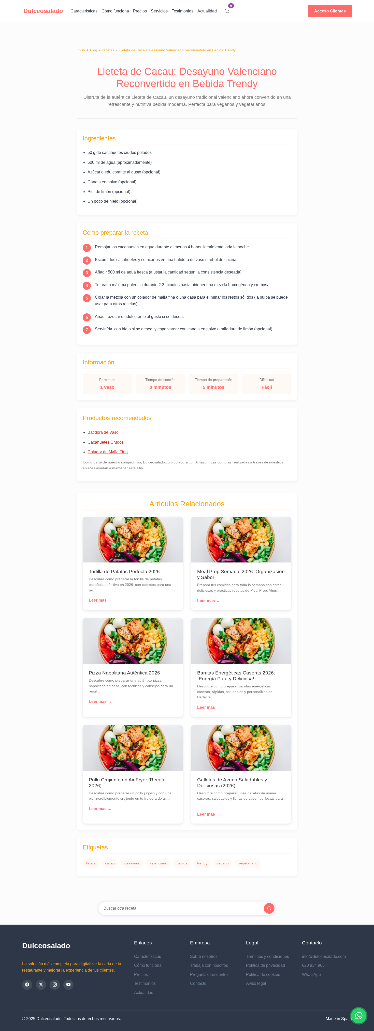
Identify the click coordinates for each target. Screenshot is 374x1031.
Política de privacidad (265, 965)
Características (83, 11)
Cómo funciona (115, 11)
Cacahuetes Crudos (106, 442)
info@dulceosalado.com (324, 956)
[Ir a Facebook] (27, 985)
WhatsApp (311, 974)
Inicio (81, 50)
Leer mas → (100, 600)
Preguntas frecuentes (209, 974)
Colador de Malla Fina (108, 452)
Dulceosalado (46, 946)
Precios (140, 11)
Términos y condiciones (267, 956)
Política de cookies (263, 974)
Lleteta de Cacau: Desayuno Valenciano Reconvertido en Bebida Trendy (177, 50)
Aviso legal (256, 983)
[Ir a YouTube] (68, 985)
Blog (93, 50)
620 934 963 (313, 965)
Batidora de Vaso (103, 432)
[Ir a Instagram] (55, 985)
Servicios (159, 11)
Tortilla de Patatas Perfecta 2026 (124, 571)
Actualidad (207, 11)
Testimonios (182, 11)
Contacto (198, 983)
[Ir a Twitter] (41, 985)
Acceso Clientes (330, 11)
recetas (108, 50)
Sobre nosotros (204, 956)
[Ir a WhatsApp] (358, 1015)
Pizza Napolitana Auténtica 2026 (124, 672)
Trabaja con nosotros (209, 965)
